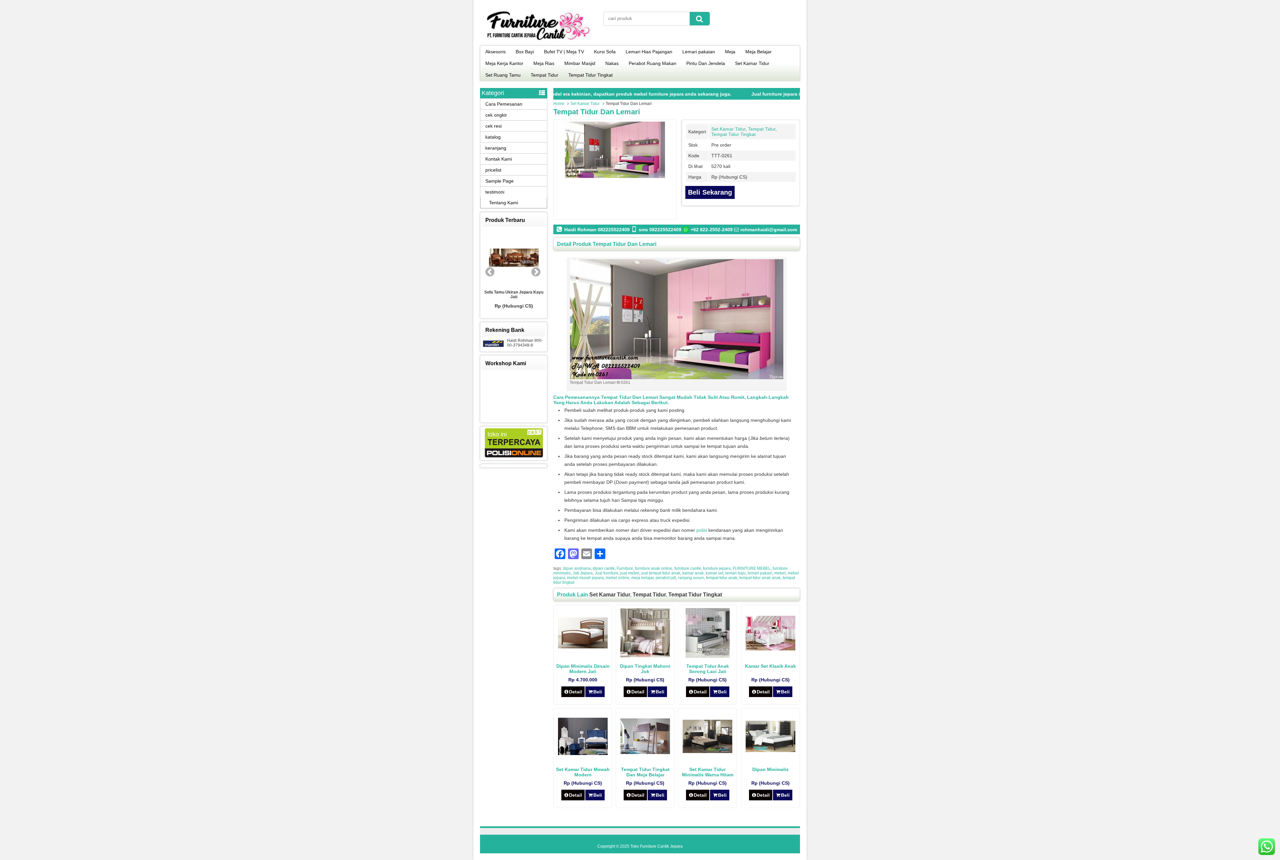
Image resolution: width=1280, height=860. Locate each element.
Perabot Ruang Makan (652, 63)
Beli (597, 691)
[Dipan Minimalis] (770, 750)
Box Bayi (525, 51)
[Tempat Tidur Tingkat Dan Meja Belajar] (645, 752)
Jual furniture (606, 573)
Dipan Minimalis (770, 769)
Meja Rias (543, 63)
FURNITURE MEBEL (752, 568)
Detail (575, 691)
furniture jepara (717, 568)
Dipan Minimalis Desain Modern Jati (583, 668)
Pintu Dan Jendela (705, 63)
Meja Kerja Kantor (504, 63)
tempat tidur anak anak (760, 577)
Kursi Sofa (605, 51)
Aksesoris (495, 51)
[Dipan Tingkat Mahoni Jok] (645, 656)
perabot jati (666, 577)
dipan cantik (604, 568)
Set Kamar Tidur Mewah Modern (583, 772)
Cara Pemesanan (503, 104)
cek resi (493, 126)
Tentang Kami (503, 202)
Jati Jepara (583, 573)
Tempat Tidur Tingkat (590, 75)
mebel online (617, 577)
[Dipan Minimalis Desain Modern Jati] (583, 646)
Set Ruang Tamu (503, 75)
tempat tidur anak (721, 577)
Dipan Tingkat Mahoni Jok (645, 668)
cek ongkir (496, 115)
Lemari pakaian (698, 51)
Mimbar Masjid (579, 63)
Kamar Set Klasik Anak (770, 666)
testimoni (494, 192)
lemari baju (735, 573)
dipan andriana (577, 568)
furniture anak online (653, 568)
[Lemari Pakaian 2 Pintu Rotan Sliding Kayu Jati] (513, 258)
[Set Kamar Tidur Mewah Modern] (583, 753)
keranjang (495, 148)
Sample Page (499, 181)
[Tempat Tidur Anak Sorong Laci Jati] (708, 656)
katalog (493, 137)
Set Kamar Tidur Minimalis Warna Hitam (707, 772)
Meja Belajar (758, 51)
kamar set (714, 573)
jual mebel (629, 573)
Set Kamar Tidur (752, 63)
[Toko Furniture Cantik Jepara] (538, 41)
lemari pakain (760, 573)
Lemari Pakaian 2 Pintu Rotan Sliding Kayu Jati (514, 295)
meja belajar (642, 577)
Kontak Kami (498, 159)
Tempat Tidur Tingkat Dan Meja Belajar (645, 772)
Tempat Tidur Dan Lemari (596, 112)
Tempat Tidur (544, 75)
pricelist (493, 170)
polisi (701, 530)
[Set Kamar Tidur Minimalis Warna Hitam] (707, 751)
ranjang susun (691, 577)
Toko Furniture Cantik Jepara (656, 846)
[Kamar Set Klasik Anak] (770, 648)
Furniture (625, 568)
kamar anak (693, 573)
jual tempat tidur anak (660, 573)
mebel (780, 573)
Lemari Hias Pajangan (649, 51)
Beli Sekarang (710, 192)
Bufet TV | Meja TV (564, 51)
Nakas (612, 63)
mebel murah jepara (585, 577)
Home (558, 103)
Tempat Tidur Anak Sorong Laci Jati (707, 668)
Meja (730, 51)
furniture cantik (687, 568)
